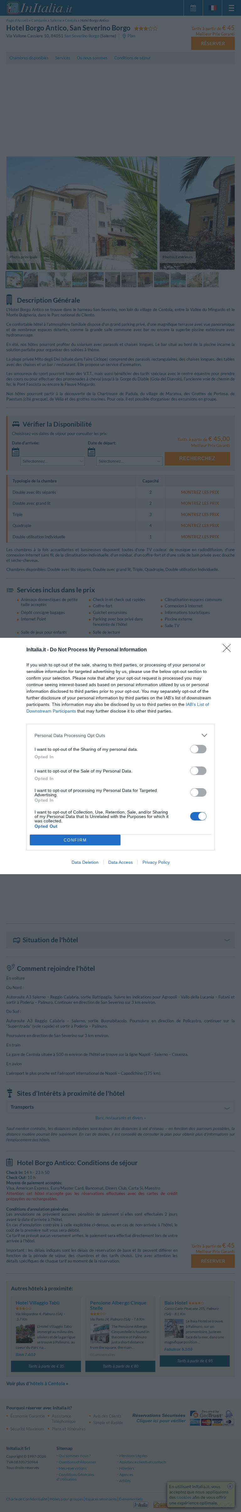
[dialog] (120, 756)
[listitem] (120, 735)
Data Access (120, 862)
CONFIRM (75, 840)
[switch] (198, 749)
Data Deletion (85, 862)
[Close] (229, 650)
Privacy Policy (156, 862)
